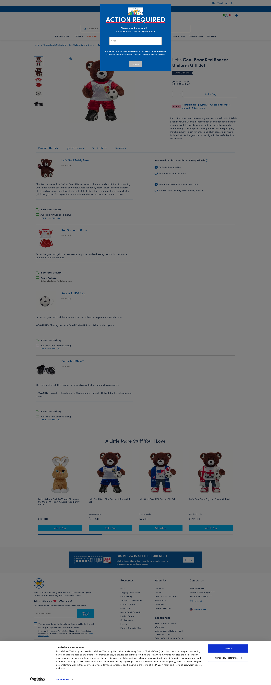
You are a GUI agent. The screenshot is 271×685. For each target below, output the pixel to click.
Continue (135, 64)
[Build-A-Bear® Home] (135, 10)
